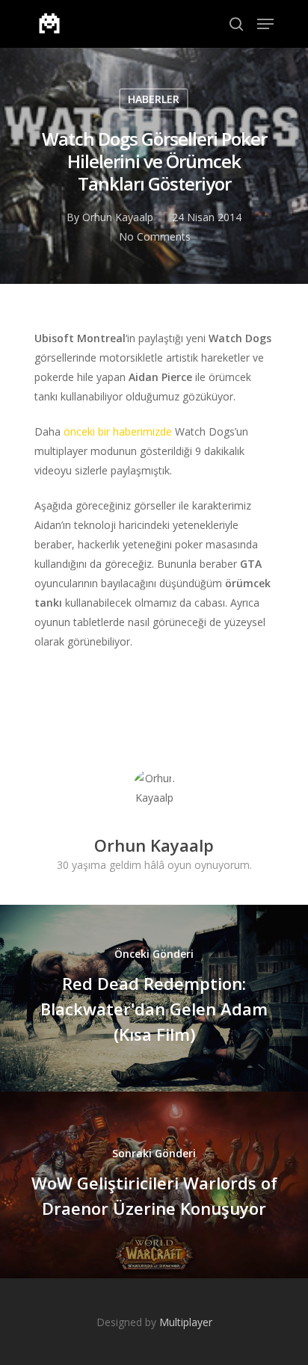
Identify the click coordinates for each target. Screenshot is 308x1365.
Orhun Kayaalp (117, 217)
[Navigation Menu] (265, 23)
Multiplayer (185, 1322)
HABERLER (153, 99)
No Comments (155, 236)
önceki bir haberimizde (118, 431)
